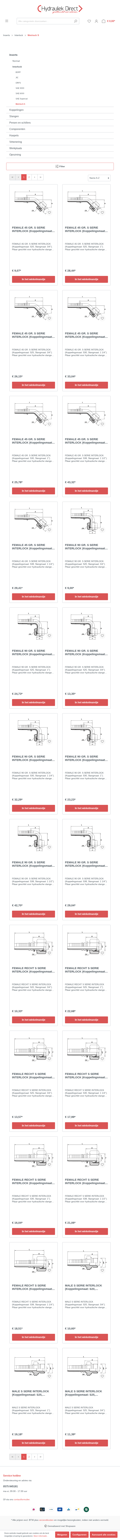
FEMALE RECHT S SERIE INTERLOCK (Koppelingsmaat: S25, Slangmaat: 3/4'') (32, 1075)
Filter (62, 166)
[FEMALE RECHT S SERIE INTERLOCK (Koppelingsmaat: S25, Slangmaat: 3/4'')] (33, 1048)
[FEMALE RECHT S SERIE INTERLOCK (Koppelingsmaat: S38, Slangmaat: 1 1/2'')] (86, 1154)
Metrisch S (20, 104)
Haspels (14, 135)
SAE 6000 (20, 93)
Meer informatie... (41, 1536)
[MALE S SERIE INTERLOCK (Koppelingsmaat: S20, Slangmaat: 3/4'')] (86, 1260)
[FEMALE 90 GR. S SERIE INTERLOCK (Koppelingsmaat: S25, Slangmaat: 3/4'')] (86, 625)
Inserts (13, 55)
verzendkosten (46, 1520)
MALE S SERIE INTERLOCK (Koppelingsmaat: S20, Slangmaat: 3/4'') (83, 1287)
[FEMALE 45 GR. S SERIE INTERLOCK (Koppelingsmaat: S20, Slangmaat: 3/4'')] (33, 202)
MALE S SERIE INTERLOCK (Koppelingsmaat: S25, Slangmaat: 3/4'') (83, 1393)
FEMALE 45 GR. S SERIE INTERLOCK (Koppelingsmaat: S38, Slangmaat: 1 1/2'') (85, 441)
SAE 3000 (20, 88)
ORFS (18, 83)
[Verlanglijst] (89, 21)
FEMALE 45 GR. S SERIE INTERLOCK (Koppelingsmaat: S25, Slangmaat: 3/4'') (32, 335)
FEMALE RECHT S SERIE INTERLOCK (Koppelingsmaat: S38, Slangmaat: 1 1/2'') (85, 1181)
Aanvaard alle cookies (103, 1534)
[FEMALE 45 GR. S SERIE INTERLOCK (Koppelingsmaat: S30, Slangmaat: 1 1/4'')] (86, 308)
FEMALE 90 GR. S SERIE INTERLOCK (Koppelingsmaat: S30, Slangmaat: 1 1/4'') (32, 758)
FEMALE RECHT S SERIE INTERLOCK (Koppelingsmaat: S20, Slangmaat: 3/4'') (32, 970)
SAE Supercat (22, 99)
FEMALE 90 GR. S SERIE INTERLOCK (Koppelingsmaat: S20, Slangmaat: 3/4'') (85, 546)
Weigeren (62, 1534)
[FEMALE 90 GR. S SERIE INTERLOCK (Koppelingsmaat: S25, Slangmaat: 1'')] (33, 625)
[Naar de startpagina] (60, 9)
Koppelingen (16, 110)
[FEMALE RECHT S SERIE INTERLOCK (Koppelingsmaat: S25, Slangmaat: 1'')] (86, 943)
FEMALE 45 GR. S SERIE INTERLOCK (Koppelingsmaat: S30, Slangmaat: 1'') (32, 441)
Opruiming (15, 154)
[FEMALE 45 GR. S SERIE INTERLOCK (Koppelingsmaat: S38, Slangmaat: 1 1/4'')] (33, 519)
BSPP (18, 72)
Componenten (17, 129)
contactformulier (22, 1499)
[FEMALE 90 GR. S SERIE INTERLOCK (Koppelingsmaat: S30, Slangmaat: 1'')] (86, 731)
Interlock (17, 66)
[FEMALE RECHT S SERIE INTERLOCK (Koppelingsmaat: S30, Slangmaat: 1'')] (33, 1154)
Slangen (14, 116)
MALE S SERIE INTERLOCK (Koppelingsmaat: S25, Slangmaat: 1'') (30, 1393)
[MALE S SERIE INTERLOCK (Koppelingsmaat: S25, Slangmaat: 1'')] (33, 1366)
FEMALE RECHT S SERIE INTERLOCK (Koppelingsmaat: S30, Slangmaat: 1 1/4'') (85, 1075)
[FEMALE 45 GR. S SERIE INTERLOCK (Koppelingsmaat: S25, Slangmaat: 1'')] (86, 202)
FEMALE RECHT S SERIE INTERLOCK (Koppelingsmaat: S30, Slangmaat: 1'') (32, 1181)
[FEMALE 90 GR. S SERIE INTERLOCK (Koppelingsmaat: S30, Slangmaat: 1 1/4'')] (33, 731)
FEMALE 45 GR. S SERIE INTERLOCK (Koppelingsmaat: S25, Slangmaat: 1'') (85, 229)
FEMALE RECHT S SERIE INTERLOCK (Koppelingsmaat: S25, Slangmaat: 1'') (85, 970)
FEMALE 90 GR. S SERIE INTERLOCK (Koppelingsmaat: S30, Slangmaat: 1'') (85, 758)
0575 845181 (10, 1486)
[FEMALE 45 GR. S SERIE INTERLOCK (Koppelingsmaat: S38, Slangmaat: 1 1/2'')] (86, 414)
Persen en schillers (20, 122)
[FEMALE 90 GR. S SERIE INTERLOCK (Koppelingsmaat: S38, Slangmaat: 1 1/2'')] (33, 837)
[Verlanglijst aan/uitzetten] (49, 212)
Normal (16, 61)
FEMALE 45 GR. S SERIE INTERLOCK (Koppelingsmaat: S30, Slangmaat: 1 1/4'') (85, 335)
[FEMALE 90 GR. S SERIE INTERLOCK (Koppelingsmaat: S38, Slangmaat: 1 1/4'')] (86, 837)
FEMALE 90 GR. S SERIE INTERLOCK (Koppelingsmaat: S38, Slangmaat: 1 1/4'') (85, 864)
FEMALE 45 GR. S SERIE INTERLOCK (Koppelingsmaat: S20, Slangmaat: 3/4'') (32, 229)
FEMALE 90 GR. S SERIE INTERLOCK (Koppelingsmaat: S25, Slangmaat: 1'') (32, 652)
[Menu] (6, 21)
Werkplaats (15, 148)
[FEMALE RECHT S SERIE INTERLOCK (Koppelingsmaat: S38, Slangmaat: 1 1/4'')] (33, 1260)
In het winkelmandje (33, 279)
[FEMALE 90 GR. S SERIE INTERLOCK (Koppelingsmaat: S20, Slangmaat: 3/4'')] (86, 519)
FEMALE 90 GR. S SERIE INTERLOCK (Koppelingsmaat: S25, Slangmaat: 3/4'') (85, 652)
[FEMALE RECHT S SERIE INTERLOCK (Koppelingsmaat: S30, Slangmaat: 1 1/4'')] (86, 1048)
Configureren (79, 1534)
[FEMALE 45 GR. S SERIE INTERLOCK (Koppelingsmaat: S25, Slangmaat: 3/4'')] (33, 308)
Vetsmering (15, 142)
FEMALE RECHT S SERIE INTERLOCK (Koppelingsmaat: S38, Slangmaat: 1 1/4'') (32, 1287)
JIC (17, 77)
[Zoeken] (75, 21)
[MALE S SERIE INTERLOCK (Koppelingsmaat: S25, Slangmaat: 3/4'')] (86, 1366)
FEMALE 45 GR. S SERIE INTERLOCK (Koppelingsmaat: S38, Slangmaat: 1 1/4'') (32, 546)
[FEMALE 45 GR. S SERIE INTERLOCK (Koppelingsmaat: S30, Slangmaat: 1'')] (33, 414)
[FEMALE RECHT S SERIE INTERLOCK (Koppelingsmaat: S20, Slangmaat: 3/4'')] (33, 943)
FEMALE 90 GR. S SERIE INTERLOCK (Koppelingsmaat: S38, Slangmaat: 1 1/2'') (32, 864)
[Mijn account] (96, 21)
